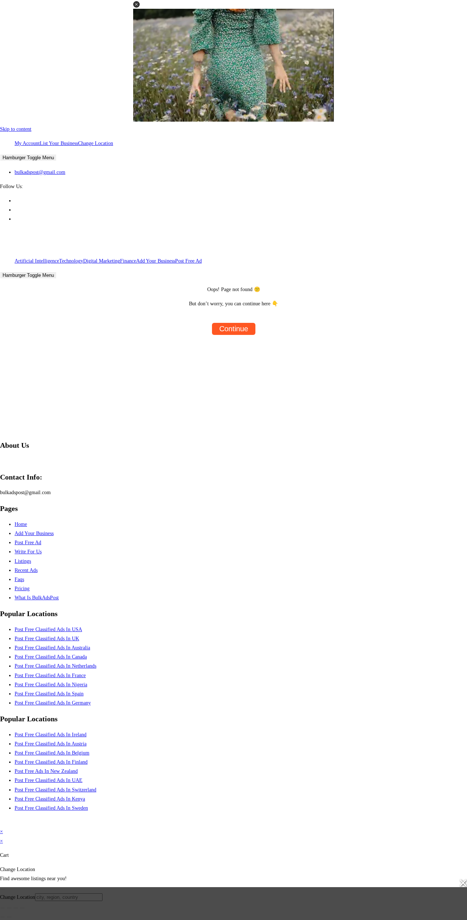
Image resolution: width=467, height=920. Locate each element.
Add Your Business (155, 261)
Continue (233, 329)
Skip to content (15, 129)
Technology (71, 261)
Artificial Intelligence (37, 261)
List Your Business (59, 143)
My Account (27, 143)
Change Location (95, 143)
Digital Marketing (101, 261)
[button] (136, 4)
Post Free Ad (188, 261)
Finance (128, 261)
